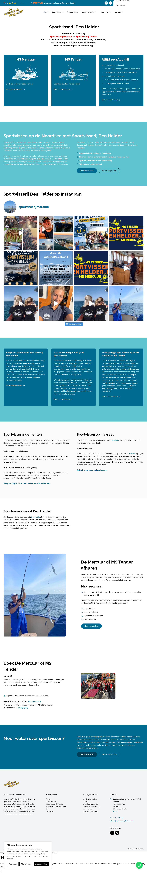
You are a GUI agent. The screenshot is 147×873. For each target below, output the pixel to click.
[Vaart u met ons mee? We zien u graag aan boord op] (91, 233)
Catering (85, 801)
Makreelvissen (72, 12)
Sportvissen (56, 12)
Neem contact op (91, 626)
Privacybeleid (139, 848)
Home (45, 12)
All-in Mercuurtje (88, 809)
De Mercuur (50, 811)
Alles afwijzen (26, 864)
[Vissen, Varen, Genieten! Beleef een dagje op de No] (91, 303)
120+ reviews (21, 3)
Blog (47, 809)
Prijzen (48, 799)
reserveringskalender (89, 748)
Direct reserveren (14, 89)
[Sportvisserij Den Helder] (14, 12)
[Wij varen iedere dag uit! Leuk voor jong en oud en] (21, 303)
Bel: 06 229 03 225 (109, 171)
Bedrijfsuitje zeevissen (90, 799)
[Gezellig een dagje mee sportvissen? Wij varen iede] (56, 303)
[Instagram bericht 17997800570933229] (21, 268)
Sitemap (130, 848)
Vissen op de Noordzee (54, 804)
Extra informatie (88, 12)
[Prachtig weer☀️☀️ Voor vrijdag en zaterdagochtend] (126, 303)
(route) (72, 3)
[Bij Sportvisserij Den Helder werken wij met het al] (56, 268)
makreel (115, 440)
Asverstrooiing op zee (90, 804)
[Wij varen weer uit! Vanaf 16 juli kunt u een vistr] (56, 233)
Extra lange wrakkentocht (91, 806)
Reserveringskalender (90, 811)
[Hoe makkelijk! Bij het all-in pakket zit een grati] (21, 233)
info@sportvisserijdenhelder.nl (121, 742)
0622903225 (23, 708)
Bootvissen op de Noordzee (56, 806)
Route (115, 811)
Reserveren (104, 12)
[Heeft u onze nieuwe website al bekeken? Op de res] (126, 233)
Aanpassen (13, 864)
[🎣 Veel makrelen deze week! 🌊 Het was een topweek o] (126, 268)
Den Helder (35, 517)
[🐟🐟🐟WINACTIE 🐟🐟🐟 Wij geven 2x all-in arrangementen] (91, 268)
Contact (118, 12)
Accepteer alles (41, 864)
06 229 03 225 (117, 817)
